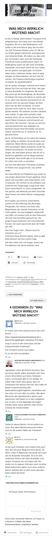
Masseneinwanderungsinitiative (28, 282)
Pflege (41, 282)
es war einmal (25, 279)
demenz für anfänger (26, 13)
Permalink (34, 284)
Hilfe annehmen (14, 294)
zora (31, 277)
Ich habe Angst (37, 300)
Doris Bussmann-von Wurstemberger (30, 415)
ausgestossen (12, 282)
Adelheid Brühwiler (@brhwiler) (27, 360)
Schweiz (8, 284)
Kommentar (36, 511)
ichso (32, 279)
